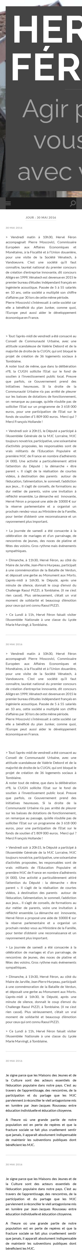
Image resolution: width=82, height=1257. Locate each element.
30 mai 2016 (14, 227)
